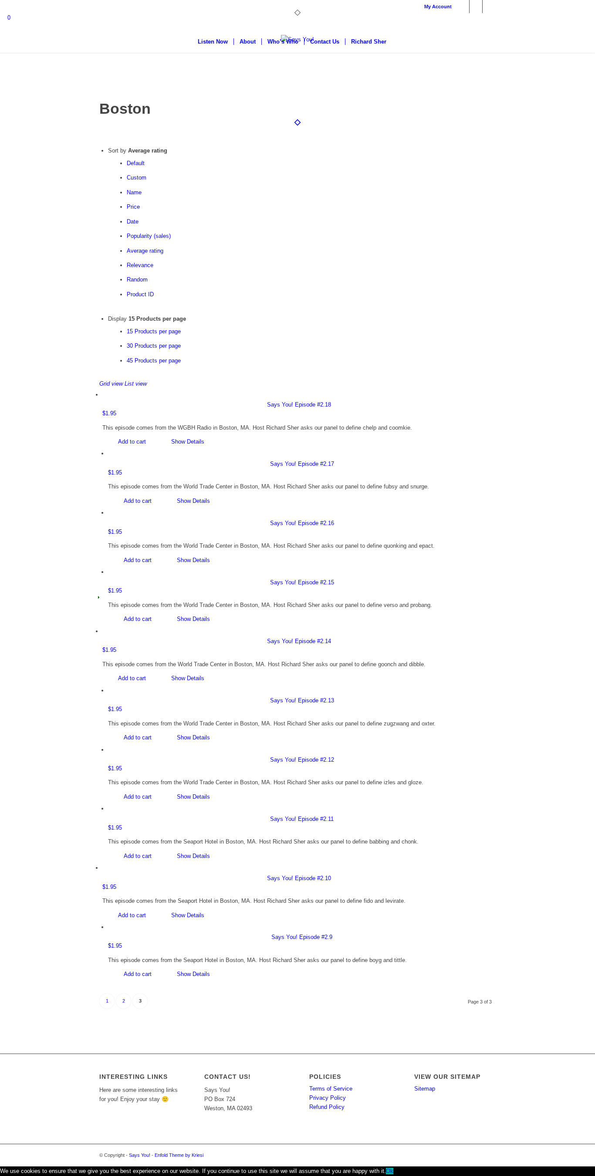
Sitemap (424, 1088)
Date (133, 221)
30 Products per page (154, 345)
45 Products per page (154, 360)
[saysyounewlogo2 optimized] (297, 67)
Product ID (140, 294)
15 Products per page (154, 331)
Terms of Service (330, 1088)
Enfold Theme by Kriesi (179, 1155)
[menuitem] (436, 6)
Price (133, 206)
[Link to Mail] (489, 6)
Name (134, 192)
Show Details (186, 441)
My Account (438, 6)
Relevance (140, 265)
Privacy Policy (327, 1098)
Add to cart (131, 441)
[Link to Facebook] (462, 6)
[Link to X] (476, 6)
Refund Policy (327, 1107)
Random (137, 279)
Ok (389, 1171)
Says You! (139, 1155)
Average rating (145, 250)
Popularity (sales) (149, 236)
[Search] (397, 42)
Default (136, 163)
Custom (136, 177)
